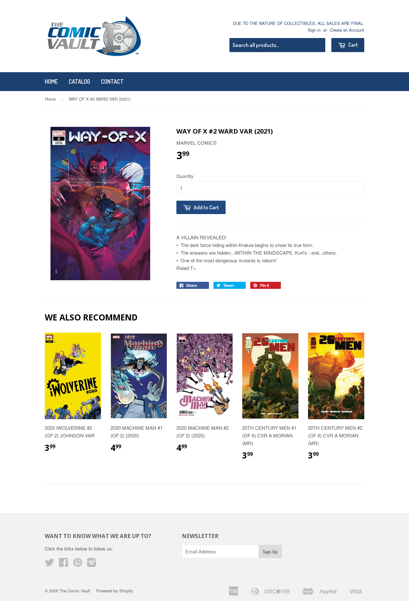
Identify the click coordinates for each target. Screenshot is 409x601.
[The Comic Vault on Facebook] (63, 564)
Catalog (79, 81)
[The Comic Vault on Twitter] (49, 564)
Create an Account (347, 30)
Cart (352, 44)
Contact (112, 81)
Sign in (314, 30)
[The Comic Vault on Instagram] (91, 564)
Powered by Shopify (114, 591)
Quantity (184, 176)
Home (51, 81)
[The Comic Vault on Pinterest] (77, 564)
